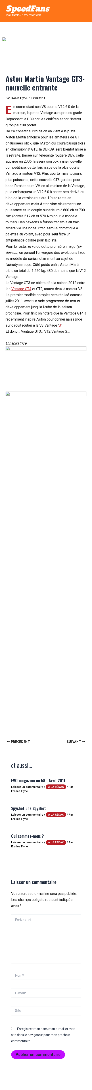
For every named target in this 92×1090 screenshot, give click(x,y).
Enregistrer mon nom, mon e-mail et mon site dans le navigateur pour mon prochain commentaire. (43, 1035)
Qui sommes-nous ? (27, 836)
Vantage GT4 (21, 289)
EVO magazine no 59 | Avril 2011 (38, 780)
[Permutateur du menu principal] (82, 11)
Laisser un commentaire (27, 786)
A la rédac (56, 786)
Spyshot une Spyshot (28, 808)
